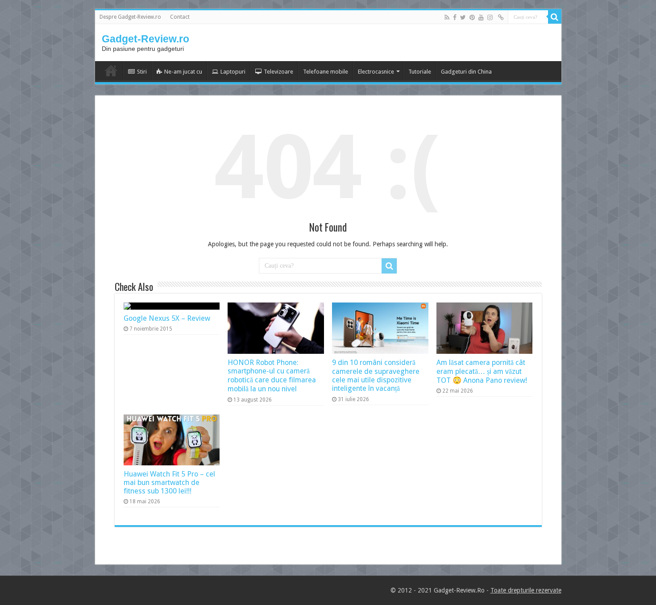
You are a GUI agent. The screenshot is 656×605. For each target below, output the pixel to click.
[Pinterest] (472, 17)
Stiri (142, 71)
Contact (180, 17)
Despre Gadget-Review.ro (130, 17)
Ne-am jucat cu (183, 71)
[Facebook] (454, 17)
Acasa (111, 70)
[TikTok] (501, 17)
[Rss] (447, 17)
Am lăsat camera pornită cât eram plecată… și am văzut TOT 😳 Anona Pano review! (481, 371)
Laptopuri (232, 71)
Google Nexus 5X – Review (167, 318)
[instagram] (490, 17)
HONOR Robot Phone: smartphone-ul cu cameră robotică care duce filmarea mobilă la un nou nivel (272, 375)
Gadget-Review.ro (145, 39)
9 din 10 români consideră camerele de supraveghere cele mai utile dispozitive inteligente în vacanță (375, 375)
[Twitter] (463, 17)
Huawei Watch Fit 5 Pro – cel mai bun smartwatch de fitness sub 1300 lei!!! (169, 482)
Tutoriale (419, 71)
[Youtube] (481, 17)
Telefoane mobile (325, 71)
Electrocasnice (376, 71)
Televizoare (278, 71)
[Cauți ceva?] (554, 17)
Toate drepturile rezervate (525, 590)
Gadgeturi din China (466, 71)
